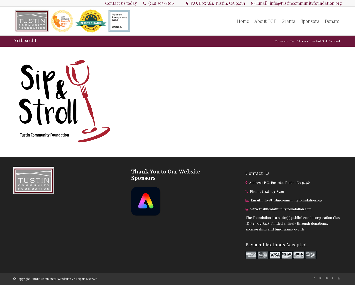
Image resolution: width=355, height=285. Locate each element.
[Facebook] (314, 278)
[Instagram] (326, 278)
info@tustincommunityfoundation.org (306, 3)
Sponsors (303, 41)
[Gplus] (333, 278)
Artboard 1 (25, 41)
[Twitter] (320, 278)
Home (293, 41)
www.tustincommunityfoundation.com (281, 209)
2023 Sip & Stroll (319, 41)
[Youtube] (339, 278)
